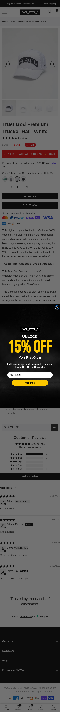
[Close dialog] (57, 307)
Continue (30, 382)
